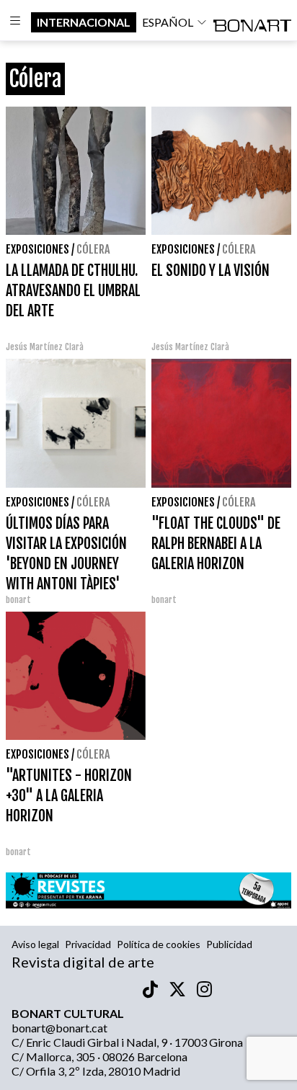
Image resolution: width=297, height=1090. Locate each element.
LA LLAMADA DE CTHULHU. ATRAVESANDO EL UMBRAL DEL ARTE (73, 291)
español (167, 22)
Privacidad (88, 944)
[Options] (15, 22)
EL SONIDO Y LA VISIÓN (210, 271)
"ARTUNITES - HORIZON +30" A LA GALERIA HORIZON (69, 796)
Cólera (93, 249)
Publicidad (229, 944)
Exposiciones (37, 249)
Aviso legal (35, 944)
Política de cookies (158, 944)
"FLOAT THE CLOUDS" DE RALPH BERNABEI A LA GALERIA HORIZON (215, 543)
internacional (83, 22)
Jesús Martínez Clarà (45, 346)
